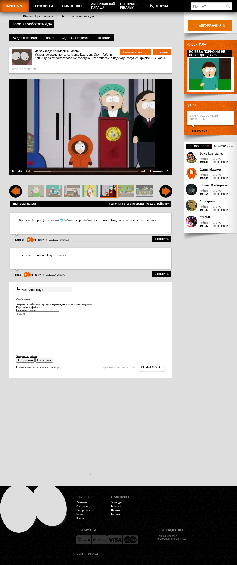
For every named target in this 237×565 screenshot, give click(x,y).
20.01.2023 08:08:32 (59, 240)
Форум (162, 6)
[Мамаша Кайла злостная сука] (36, 191)
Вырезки (116, 506)
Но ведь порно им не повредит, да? (207, 53)
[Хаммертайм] (144, 191)
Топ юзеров (198, 146)
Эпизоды (81, 502)
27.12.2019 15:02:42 (55, 275)
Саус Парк (13, 6)
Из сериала (196, 44)
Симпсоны (72, 6)
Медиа (80, 514)
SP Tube (60, 16)
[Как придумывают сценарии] (54, 191)
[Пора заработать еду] (108, 191)
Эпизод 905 (199, 130)
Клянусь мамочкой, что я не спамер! (37, 367)
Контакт (80, 518)
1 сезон (24, 69)
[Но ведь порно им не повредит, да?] (210, 88)
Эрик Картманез (211, 153)
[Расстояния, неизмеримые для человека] (90, 191)
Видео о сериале (26, 38)
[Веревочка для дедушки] (72, 191)
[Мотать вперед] (165, 196)
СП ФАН (205, 217)
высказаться (28, 203)
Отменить (44, 360)
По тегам (103, 38)
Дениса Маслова (167, 535)
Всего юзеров (224, 146)
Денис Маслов (210, 169)
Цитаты (193, 105)
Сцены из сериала (76, 38)
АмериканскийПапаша (103, 6)
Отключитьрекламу (129, 6)
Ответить (162, 239)
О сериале (82, 506)
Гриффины (43, 6)
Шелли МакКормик (214, 185)
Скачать (162, 52)
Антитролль (208, 201)
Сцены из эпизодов (82, 16)
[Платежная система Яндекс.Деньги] (83, 540)
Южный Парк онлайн (37, 16)
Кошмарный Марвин (67, 51)
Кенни (35, 69)
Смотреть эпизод (135, 52)
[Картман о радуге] (126, 191)
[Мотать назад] (15, 196)
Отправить (25, 360)
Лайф (50, 38)
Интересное (83, 510)
